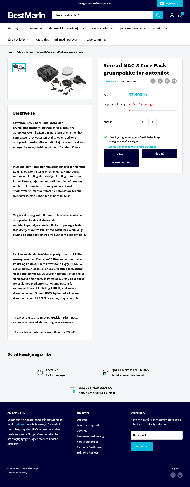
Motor (34, 28)
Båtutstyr (13, 28)
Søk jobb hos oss (88, 452)
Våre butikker (16, 39)
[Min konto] (172, 15)
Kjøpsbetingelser (87, 441)
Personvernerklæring (90, 436)
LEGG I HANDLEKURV (121, 158)
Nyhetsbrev (172, 3)
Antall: (108, 122)
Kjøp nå (159, 153)
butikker (19, 424)
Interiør (158, 28)
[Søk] (158, 15)
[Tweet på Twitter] (167, 80)
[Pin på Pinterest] (160, 80)
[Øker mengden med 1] (152, 122)
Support (82, 419)
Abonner (141, 446)
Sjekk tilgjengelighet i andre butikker (132, 146)
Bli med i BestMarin (67, 39)
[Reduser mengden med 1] (133, 122)
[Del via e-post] (174, 80)
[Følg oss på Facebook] (173, 475)
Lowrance (110, 81)
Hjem (10, 51)
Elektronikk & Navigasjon (65, 28)
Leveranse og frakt (89, 425)
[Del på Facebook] (153, 80)
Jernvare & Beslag (131, 28)
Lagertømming (96, 39)
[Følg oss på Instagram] (180, 475)
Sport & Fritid (100, 28)
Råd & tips (42, 39)
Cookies (82, 430)
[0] (179, 15)
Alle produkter (25, 51)
